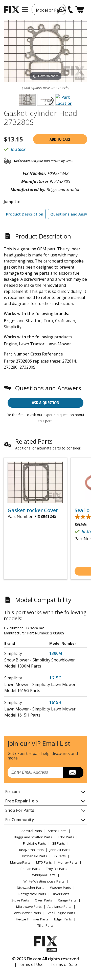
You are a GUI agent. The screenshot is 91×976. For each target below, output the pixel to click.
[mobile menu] (25, 9)
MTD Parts (44, 862)
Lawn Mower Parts (27, 913)
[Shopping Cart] (79, 9)
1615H (55, 702)
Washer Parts (60, 887)
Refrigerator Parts (32, 894)
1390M (55, 653)
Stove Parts (20, 900)
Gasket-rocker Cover (33, 510)
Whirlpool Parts (44, 875)
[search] (61, 10)
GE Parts (58, 843)
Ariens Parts (57, 830)
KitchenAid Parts (34, 856)
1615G (55, 678)
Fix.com (12, 791)
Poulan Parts (30, 868)
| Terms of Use (28, 964)
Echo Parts (66, 837)
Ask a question (45, 403)
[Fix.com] (11, 9)
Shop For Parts (19, 810)
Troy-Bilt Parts (56, 868)
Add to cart (60, 139)
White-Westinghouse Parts (44, 881)
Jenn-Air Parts (60, 849)
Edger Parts (63, 919)
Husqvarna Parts (31, 849)
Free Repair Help (21, 801)
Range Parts (67, 900)
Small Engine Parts (61, 913)
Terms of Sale (64, 964)
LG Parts (59, 856)
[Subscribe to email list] (73, 772)
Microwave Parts (29, 906)
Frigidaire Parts (34, 843)
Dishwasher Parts (30, 887)
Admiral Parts (31, 830)
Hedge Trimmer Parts (32, 919)
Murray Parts (68, 862)
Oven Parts (43, 900)
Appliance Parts (60, 906)
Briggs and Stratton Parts (33, 837)
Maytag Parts (20, 862)
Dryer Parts (60, 894)
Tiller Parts (45, 925)
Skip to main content (45, 3)
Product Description (24, 214)
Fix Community (19, 819)
